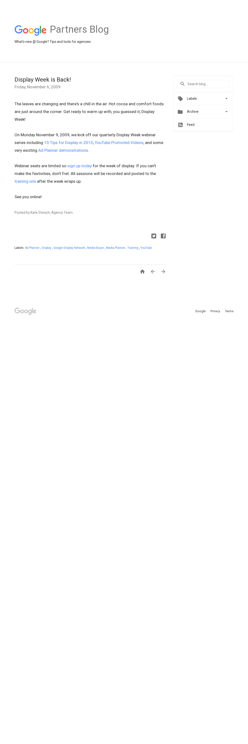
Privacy (215, 311)
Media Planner (116, 248)
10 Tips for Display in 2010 (68, 142)
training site (25, 181)
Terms (229, 311)
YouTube (146, 248)
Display (47, 248)
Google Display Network (70, 248)
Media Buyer (96, 248)
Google (200, 311)
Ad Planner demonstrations (63, 150)
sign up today (79, 165)
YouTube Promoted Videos (119, 142)
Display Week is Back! (43, 79)
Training (133, 248)
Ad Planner (32, 248)
